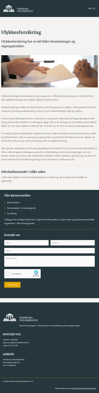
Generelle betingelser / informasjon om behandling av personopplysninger (49, 325)
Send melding (12, 285)
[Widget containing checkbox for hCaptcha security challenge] (22, 273)
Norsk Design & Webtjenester (84, 388)
